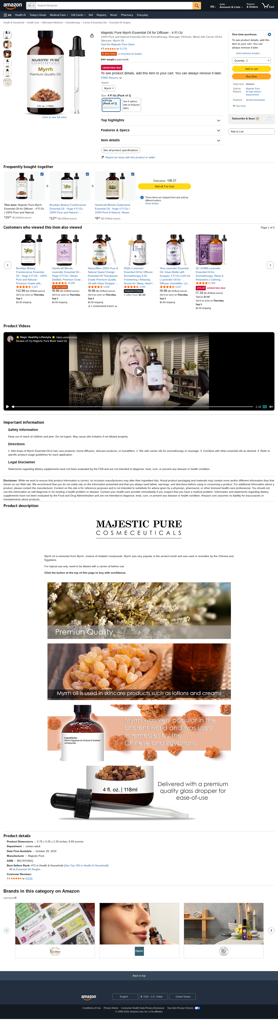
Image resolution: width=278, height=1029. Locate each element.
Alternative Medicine (52, 22)
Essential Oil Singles (120, 22)
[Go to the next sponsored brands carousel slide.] (271, 930)
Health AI (20, 14)
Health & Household (13, 22)
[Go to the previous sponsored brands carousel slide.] (7, 930)
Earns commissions (67, 337)
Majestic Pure (253, 88)
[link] (70, 186)
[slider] (132, 406)
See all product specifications (120, 150)
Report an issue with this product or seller (130, 157)
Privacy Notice (111, 1008)
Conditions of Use (91, 1008)
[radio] (7, 35)
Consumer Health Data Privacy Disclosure (142, 1008)
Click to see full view (54, 117)
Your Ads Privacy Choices (180, 1008)
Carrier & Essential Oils (95, 22)
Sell (91, 14)
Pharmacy (127, 14)
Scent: (105, 82)
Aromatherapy (73, 22)
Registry (101, 14)
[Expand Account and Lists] (242, 7)
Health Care (33, 22)
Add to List (237, 131)
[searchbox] (114, 5)
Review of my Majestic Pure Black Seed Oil (41, 340)
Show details (151, 203)
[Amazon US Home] (89, 998)
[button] (7, 15)
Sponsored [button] (8, 898)
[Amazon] (13, 5)
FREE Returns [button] (110, 77)
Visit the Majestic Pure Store (118, 44)
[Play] (7, 406)
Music (113, 14)
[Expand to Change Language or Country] (215, 7)
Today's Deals (38, 14)
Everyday (142, 14)
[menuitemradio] (265, 406)
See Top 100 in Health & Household (86, 865)
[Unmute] (271, 407)
